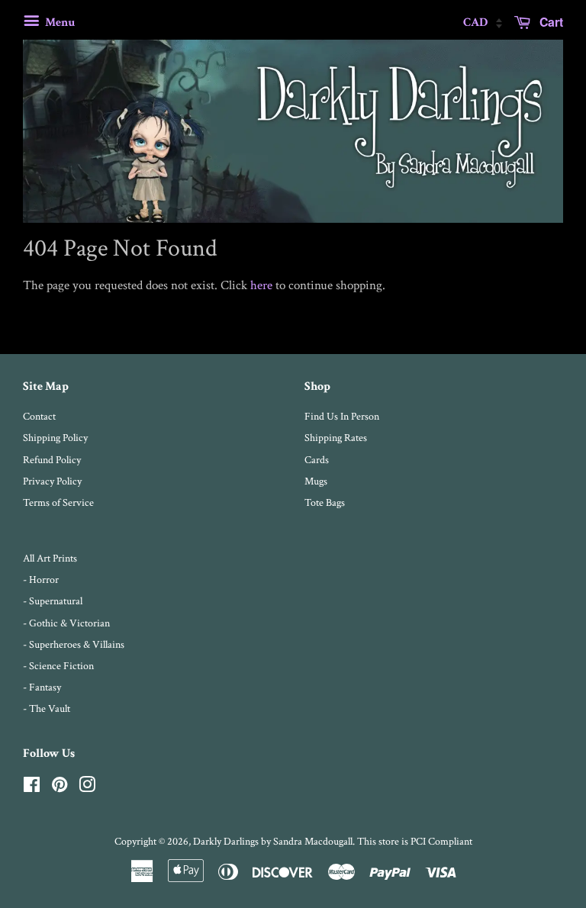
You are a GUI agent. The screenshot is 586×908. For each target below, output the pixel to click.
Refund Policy (52, 459)
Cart (549, 22)
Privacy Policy (52, 481)
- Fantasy (42, 687)
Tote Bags (324, 502)
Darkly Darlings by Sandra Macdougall (273, 841)
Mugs (315, 481)
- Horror (41, 579)
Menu (59, 22)
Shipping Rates (335, 437)
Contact (39, 416)
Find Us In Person (341, 416)
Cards (316, 459)
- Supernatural (52, 601)
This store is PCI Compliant (414, 841)
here (261, 285)
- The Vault (46, 708)
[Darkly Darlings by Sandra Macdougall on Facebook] (31, 788)
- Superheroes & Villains (73, 644)
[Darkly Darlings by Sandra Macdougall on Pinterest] (59, 788)
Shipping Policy (55, 437)
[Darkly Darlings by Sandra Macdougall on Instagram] (87, 788)
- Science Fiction (58, 665)
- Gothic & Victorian (66, 623)
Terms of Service (58, 502)
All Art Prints (50, 558)
